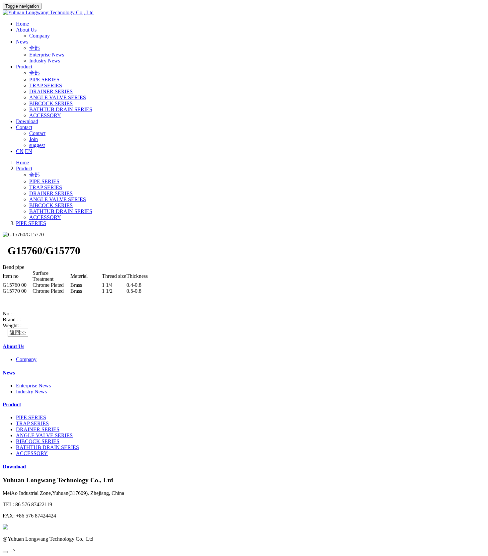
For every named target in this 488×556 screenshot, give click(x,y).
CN (20, 151)
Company (39, 36)
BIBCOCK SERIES (51, 103)
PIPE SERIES (44, 79)
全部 (34, 48)
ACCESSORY (45, 115)
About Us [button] (26, 30)
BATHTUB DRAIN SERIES (60, 109)
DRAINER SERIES (51, 91)
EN (28, 151)
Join (33, 139)
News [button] (22, 41)
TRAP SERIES (45, 85)
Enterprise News (46, 54)
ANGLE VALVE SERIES (57, 97)
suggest (37, 145)
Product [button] (24, 66)
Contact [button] (24, 127)
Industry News (44, 60)
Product (24, 168)
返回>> (18, 332)
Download (27, 121)
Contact (37, 133)
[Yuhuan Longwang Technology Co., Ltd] (244, 13)
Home (22, 24)
